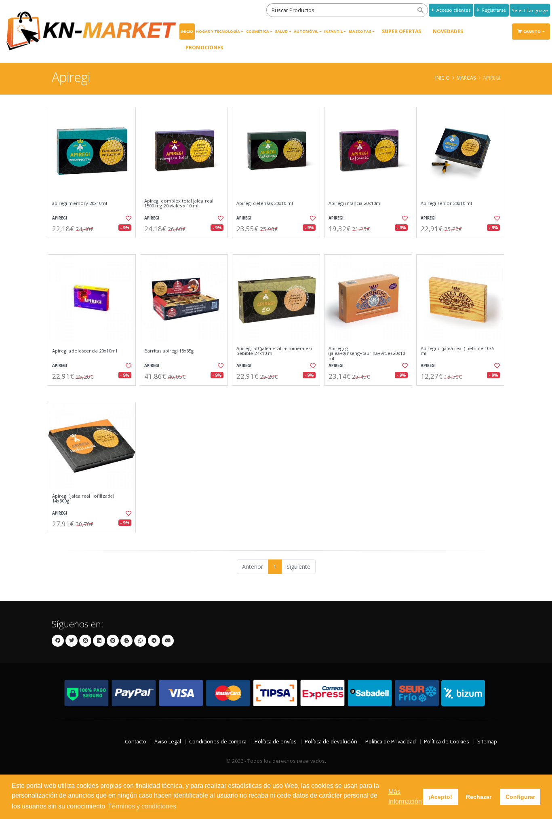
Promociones (204, 47)
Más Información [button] (405, 796)
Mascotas (360, 31)
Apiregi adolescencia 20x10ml (84, 350)
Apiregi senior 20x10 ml (446, 203)
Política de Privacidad (390, 741)
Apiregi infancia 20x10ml (355, 203)
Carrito (532, 31)
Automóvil (306, 31)
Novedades (448, 31)
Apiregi (59, 218)
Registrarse (493, 10)
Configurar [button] (520, 797)
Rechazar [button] (478, 797)
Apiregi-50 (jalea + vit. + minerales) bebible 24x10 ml (274, 351)
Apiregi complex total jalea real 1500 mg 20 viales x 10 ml (178, 203)
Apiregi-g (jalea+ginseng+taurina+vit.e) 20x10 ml (367, 353)
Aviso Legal (167, 741)
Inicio (187, 31)
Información (92, 245)
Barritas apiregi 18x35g (169, 350)
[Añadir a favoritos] (127, 218)
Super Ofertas (401, 31)
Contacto (135, 741)
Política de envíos (276, 741)
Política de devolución (331, 741)
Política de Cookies (446, 741)
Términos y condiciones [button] (142, 806)
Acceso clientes (452, 10)
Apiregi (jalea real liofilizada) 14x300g (83, 499)
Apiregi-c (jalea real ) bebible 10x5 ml (457, 351)
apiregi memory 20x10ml (79, 203)
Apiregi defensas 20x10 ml (264, 203)
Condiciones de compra (218, 741)
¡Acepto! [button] (440, 797)
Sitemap (487, 741)
